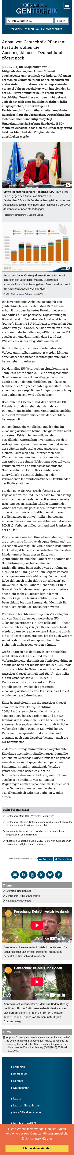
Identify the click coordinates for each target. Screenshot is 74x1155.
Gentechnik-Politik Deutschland (23, 895)
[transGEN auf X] (41, 875)
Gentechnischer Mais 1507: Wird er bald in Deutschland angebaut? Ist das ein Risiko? (35, 833)
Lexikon (18, 1098)
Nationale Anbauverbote (18, 900)
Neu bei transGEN (24, 1123)
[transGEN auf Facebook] (58, 875)
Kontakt (18, 1081)
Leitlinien (19, 1067)
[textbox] (29, 20)
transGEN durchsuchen (27, 1112)
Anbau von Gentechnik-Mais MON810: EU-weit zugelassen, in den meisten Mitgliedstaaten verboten (38, 842)
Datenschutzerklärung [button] (37, 1138)
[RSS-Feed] (24, 875)
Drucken (47, 859)
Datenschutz (21, 1088)
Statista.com (17, 294)
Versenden (64, 859)
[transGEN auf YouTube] (32, 875)
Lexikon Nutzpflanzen (26, 1105)
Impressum (20, 1074)
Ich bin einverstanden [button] (37, 1148)
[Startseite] (37, 8)
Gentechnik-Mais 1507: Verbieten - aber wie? (30, 816)
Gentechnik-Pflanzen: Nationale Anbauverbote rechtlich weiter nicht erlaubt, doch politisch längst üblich (39, 824)
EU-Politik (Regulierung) (18, 890)
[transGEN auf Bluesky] (50, 875)
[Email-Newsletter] (15, 875)
